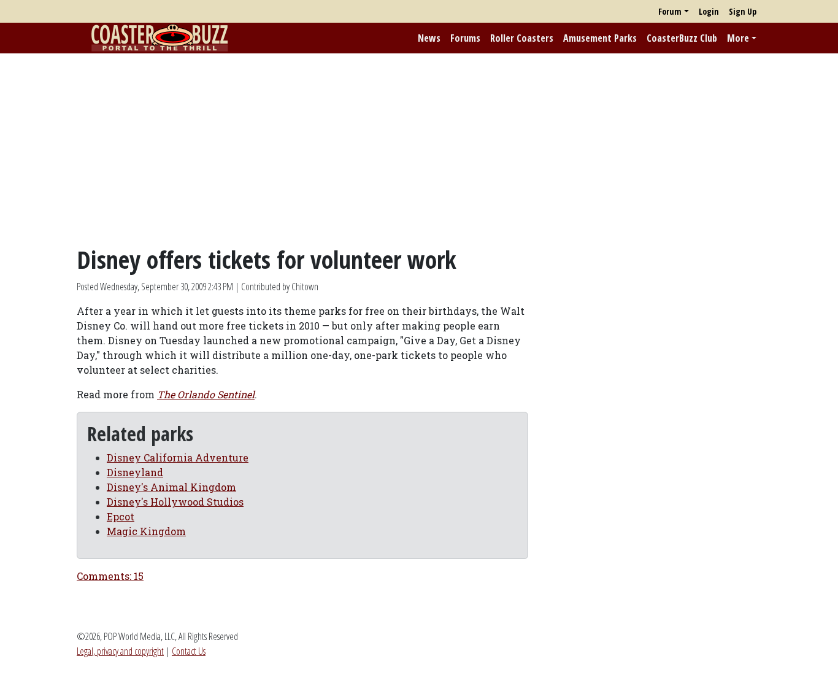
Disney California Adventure (177, 457)
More (738, 38)
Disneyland (135, 472)
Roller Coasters (521, 38)
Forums (465, 38)
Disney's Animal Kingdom (171, 486)
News (429, 38)
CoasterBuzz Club (682, 38)
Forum (670, 11)
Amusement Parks (600, 38)
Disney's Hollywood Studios (175, 501)
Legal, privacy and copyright (120, 651)
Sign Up (742, 11)
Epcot (120, 516)
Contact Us (189, 651)
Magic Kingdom (146, 531)
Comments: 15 (110, 575)
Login (709, 11)
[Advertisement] (419, 149)
